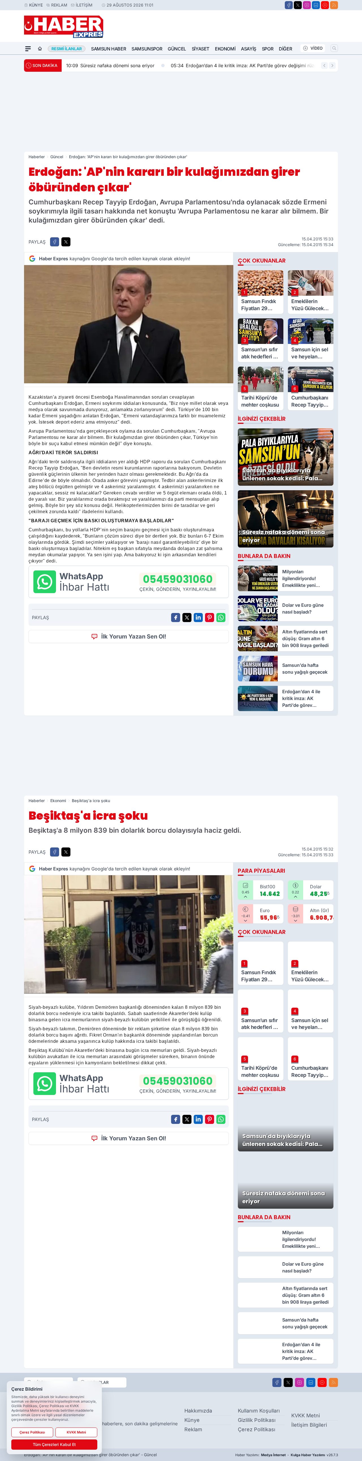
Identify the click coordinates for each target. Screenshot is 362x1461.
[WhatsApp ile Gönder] (220, 617)
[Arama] (334, 48)
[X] (298, 5)
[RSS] (334, 5)
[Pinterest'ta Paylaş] (209, 617)
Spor (267, 49)
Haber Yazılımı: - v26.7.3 (286, 1455)
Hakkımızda (198, 1411)
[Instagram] (307, 5)
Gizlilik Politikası (256, 1420)
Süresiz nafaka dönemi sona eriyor (110, 65)
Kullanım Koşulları (259, 1411)
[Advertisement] (181, 111)
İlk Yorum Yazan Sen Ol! (133, 636)
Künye (36, 5)
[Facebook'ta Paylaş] (54, 241)
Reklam (59, 5)
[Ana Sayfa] (40, 49)
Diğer (285, 49)
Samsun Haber (108, 49)
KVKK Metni (305, 1415)
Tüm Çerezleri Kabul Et (54, 1444)
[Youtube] (325, 5)
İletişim (84, 5)
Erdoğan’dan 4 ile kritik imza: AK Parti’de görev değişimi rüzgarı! (247, 65)
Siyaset (200, 49)
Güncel (177, 49)
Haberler (37, 156)
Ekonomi (225, 49)
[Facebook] (289, 5)
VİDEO (317, 48)
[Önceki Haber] (324, 65)
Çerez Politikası (256, 1429)
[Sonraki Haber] (332, 65)
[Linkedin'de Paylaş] (198, 617)
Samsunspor (147, 49)
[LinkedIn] (316, 5)
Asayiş (248, 49)
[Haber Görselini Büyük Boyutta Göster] (128, 324)
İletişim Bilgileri (309, 1425)
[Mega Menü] (28, 49)
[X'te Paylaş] (65, 241)
